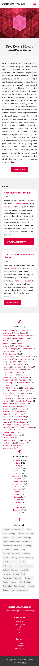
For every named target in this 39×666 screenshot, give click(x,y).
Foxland (24, 662)
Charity (17, 465)
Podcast (6, 414)
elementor (18, 367)
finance (5, 377)
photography (18, 411)
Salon (26, 424)
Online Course (19, 481)
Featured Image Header (11, 372)
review (5, 582)
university (22, 443)
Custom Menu (24, 359)
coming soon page (24, 537)
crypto (15, 351)
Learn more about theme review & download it (16, 242)
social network (19, 586)
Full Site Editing (9, 385)
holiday (5, 396)
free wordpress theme (11, 554)
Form (23, 550)
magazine (28, 398)
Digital (13, 362)
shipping (27, 582)
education (18, 546)
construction (27, 349)
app (23, 333)
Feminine (24, 375)
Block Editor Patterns (20, 338)
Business (17, 463)
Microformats (27, 401)
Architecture (21, 335)
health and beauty (10, 558)
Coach (5, 349)
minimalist (7, 403)
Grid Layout (25, 390)
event (21, 369)
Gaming (15, 390)
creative (6, 351)
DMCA (19, 629)
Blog (23, 341)
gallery (5, 390)
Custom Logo (8, 359)
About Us (19, 622)
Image (21, 558)
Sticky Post (7, 430)
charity (5, 537)
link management (9, 562)
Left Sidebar (7, 398)
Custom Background (10, 354)
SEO (20, 582)
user (13, 590)
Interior (15, 396)
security (13, 582)
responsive (19, 419)
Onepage (17, 497)
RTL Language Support (11, 424)
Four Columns (25, 383)
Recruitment (7, 419)
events (16, 550)
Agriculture (7, 333)
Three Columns (8, 438)
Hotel (17, 486)
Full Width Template (10, 388)
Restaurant (17, 510)
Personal (21, 409)
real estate (22, 417)
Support (6, 590)
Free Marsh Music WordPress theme (19, 256)
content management (11, 542)
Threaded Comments (10, 435)
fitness (14, 377)
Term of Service (19, 624)
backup (28, 529)
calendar (29, 533)
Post (23, 574)
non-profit (23, 406)
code (12, 537)
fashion (29, 369)
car (16, 346)
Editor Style (7, 364)
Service (14, 427)
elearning (6, 367)
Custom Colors (8, 356)
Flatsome (24, 377)
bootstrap (6, 343)
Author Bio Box (17, 529)
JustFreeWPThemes (13, 3)
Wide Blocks (17, 445)
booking (12, 533)
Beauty (5, 338)
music (5, 406)
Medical (16, 401)
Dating (17, 473)
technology (20, 430)
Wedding (6, 445)
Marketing (6, 401)
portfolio (16, 414)
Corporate (17, 468)
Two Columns (8, 443)
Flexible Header (8, 380)
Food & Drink (23, 380)
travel (24, 440)
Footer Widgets (8, 383)
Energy (30, 367)
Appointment (8, 335)
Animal (16, 333)
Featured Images (9, 375)
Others (17, 499)
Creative (17, 471)
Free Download (19, 169)
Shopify (17, 513)
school (5, 427)
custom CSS (26, 542)
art (31, 335)
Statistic (31, 586)
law (23, 396)
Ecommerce (16, 476)
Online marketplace (10, 570)
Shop (22, 427)
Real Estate (18, 507)
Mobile (17, 494)
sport (31, 427)
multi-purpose (20, 403)
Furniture (27, 388)
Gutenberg (15, 393)
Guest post (19, 646)
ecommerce (7, 546)
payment (6, 574)
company (14, 349)
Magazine (17, 489)
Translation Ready (9, 440)
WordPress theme (22, 204)
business (6, 346)
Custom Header (25, 356)
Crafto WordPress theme (17, 192)
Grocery (5, 393)
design (5, 362)
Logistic (19, 398)
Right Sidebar (20, 422)
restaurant (7, 422)
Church (23, 346)
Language (29, 558)
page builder (26, 281)
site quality (7, 586)
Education (21, 364)
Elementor (11, 207)
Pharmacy (6, 411)
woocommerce (8, 448)
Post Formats (8, 417)
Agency (23, 330)
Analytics (6, 529)
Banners (19, 643)
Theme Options (8, 432)
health (25, 393)
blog (5, 533)
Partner (19, 632)
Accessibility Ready (10, 330)
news (13, 406)
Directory (23, 362)
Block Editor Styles (10, 341)
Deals (19, 627)
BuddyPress (18, 343)
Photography (17, 505)
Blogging (16, 460)
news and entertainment (23, 566)
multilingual (7, 566)
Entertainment (8, 369)
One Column (7, 409)
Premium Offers (19, 648)
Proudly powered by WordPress (16, 660)
